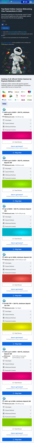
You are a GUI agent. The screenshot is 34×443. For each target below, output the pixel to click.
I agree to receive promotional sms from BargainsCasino (15, 37)
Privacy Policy (23, 31)
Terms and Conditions (13, 31)
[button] (2, 24)
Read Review (18, 142)
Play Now (18, 153)
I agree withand (15, 31)
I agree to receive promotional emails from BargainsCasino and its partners (17, 34)
